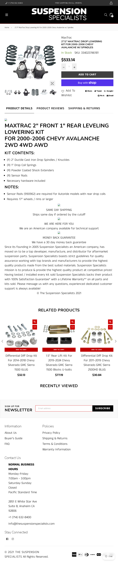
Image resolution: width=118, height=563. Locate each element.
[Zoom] (52, 83)
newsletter (18, 408)
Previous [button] (8, 62)
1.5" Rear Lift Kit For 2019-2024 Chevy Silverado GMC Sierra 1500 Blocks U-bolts (59, 363)
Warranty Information (56, 449)
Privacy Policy (51, 433)
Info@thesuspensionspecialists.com (31, 524)
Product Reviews (50, 108)
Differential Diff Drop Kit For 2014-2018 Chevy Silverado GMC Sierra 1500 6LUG (21, 363)
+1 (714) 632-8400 (15, 3)
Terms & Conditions (54, 444)
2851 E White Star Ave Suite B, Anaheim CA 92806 (22, 506)
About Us (11, 433)
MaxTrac (66, 37)
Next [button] (53, 62)
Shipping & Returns (84, 108)
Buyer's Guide (13, 438)
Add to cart (21, 350)
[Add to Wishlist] (34, 327)
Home (7, 27)
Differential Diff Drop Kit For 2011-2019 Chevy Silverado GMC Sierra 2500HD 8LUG (97, 363)
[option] (31, 61)
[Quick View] (34, 321)
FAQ (7, 444)
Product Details (19, 108)
